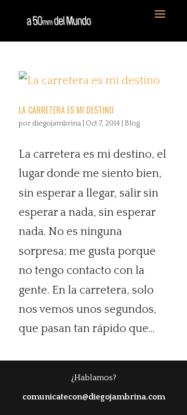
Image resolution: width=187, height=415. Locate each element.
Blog (132, 123)
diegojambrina (56, 123)
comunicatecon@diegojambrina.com (93, 397)
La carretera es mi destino (66, 110)
